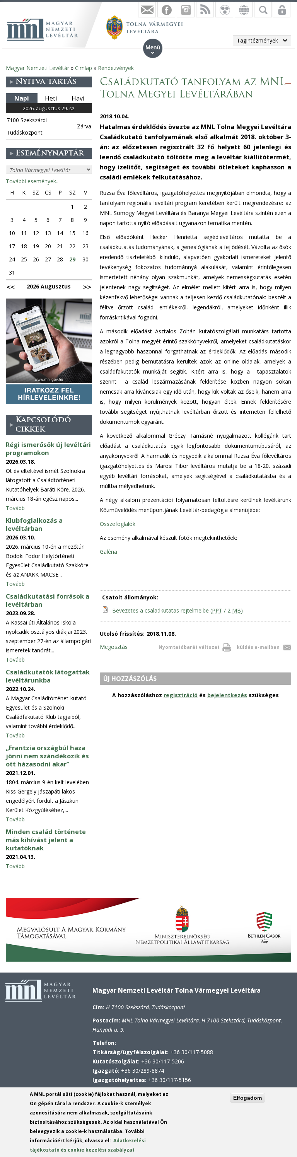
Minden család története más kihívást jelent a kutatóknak (46, 840)
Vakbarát (224, 9)
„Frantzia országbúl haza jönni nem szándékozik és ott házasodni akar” (47, 756)
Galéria (108, 551)
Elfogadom (247, 1098)
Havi (78, 98)
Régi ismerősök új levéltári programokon (48, 448)
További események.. (32, 181)
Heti (51, 98)
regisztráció (181, 695)
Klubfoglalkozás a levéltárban (34, 524)
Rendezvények (116, 68)
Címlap (83, 68)
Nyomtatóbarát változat (189, 647)
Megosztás (114, 646)
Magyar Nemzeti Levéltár (37, 68)
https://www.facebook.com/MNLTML (166, 9)
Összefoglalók (118, 523)
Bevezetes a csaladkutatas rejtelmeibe (177, 610)
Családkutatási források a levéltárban (47, 600)
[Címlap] (46, 28)
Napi (21, 98)
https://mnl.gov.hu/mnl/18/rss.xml (205, 9)
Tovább (15, 508)
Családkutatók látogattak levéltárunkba (48, 676)
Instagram (186, 9)
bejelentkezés (227, 695)
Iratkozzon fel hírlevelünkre (147, 9)
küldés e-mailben (258, 647)
